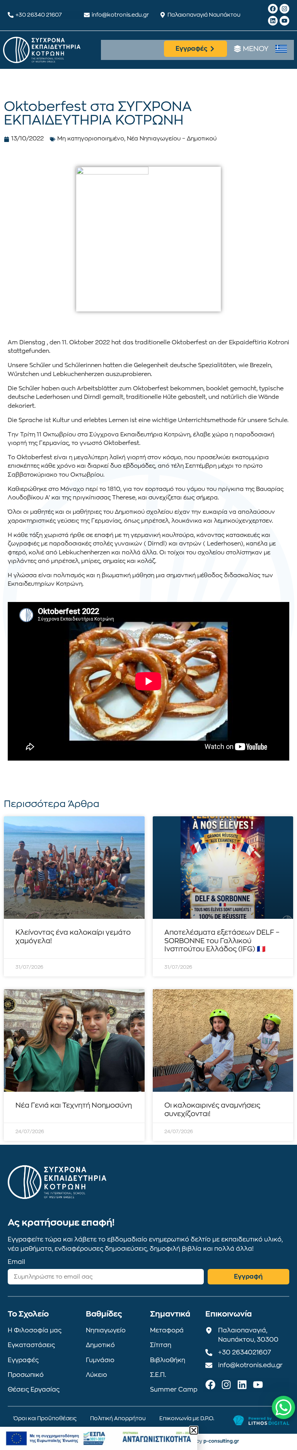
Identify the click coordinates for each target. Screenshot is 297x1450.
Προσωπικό (26, 1375)
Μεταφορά (167, 1330)
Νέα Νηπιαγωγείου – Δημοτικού (172, 139)
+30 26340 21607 (38, 14)
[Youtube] (284, 21)
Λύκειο (96, 1375)
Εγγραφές (23, 1360)
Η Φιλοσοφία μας (34, 1330)
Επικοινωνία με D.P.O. (186, 1418)
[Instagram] (284, 9)
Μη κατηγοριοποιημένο (90, 139)
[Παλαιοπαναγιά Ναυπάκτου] (163, 15)
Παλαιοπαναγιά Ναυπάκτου (204, 14)
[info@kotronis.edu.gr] (87, 15)
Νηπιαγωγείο (106, 1330)
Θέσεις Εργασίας (34, 1390)
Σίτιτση (160, 1345)
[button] (193, 1430)
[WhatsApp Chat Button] (283, 1407)
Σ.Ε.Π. (158, 1375)
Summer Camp (174, 1390)
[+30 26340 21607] (11, 15)
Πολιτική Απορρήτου (118, 1418)
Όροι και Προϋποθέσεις (45, 1418)
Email (16, 1262)
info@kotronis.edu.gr (120, 14)
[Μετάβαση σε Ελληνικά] (281, 49)
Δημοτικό (100, 1345)
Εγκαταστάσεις (31, 1345)
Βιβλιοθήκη (167, 1360)
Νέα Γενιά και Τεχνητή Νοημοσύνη (73, 1105)
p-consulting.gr (221, 1441)
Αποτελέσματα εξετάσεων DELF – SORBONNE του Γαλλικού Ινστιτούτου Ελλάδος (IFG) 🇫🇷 (222, 940)
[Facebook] (273, 9)
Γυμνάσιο (100, 1360)
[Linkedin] (273, 21)
